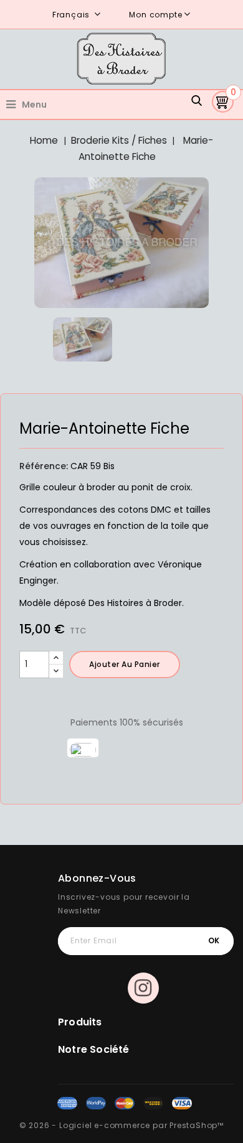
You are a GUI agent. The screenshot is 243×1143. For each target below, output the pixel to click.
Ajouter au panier (124, 664)
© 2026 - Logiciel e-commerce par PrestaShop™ (121, 1125)
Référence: (43, 466)
